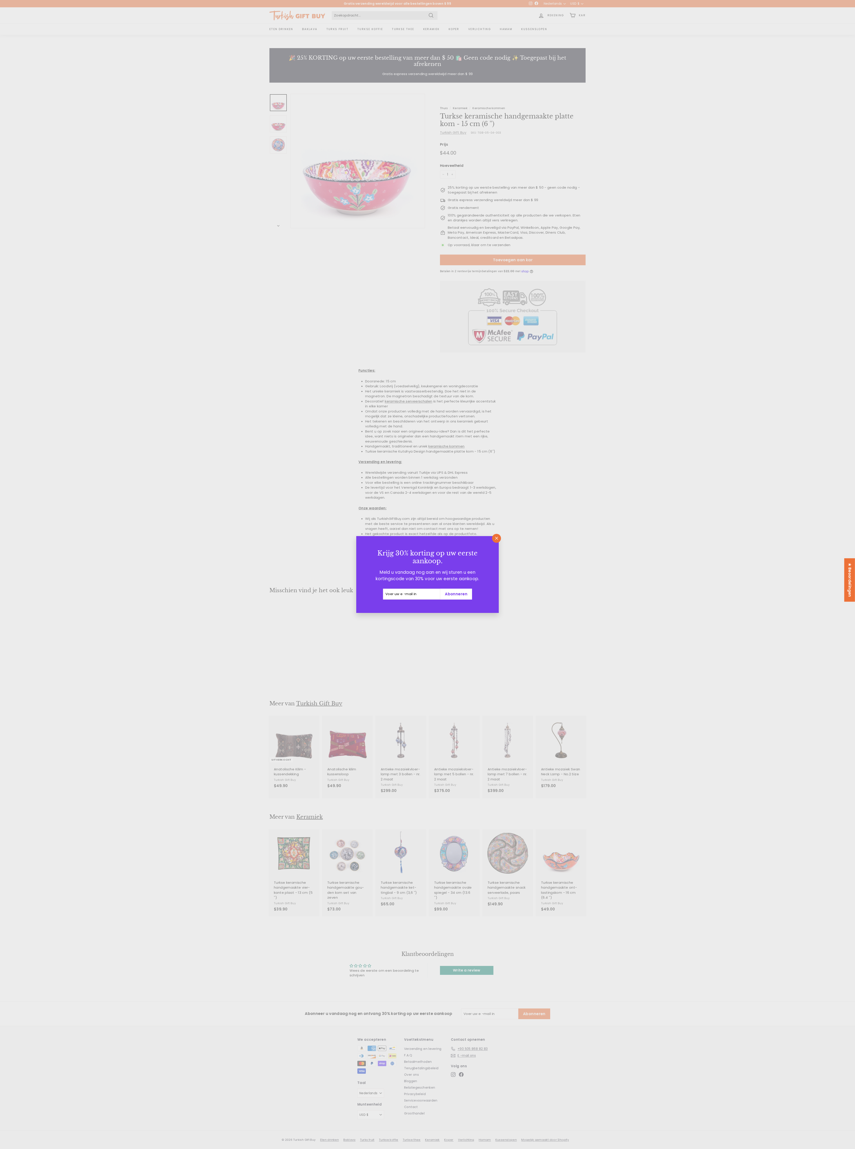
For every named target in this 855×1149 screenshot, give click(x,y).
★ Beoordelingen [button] (850, 580)
